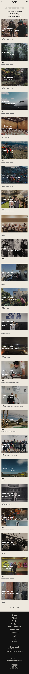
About (14, 618)
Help (14, 639)
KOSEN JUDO (7, 137)
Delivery (14, 642)
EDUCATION (14, 629)
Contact (14, 647)
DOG (2, 431)
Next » (18, 607)
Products (14, 624)
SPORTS (11, 39)
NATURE (7, 39)
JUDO (2, 137)
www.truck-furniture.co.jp (14, 660)
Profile (14, 621)
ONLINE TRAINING (14, 627)
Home (14, 615)
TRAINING (12, 113)
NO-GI (12, 455)
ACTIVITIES (14, 8)
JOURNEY (3, 39)
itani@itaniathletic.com (14, 648)
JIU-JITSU (3, 333)
